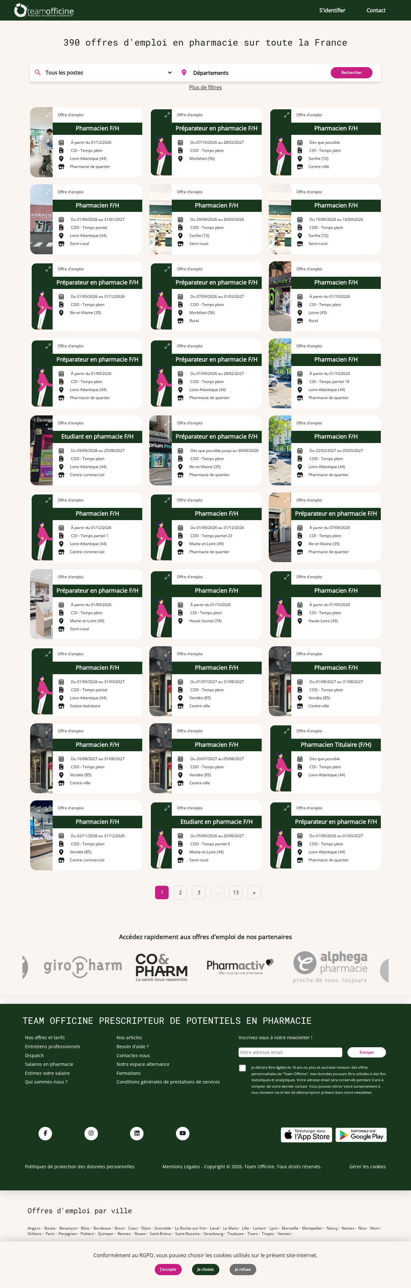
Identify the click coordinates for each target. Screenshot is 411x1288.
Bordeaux (102, 1228)
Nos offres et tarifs (45, 1037)
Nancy (332, 1228)
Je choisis (205, 1269)
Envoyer (367, 1052)
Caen (132, 1228)
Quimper (106, 1233)
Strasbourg (213, 1233)
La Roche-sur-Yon (190, 1228)
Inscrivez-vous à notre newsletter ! (275, 1037)
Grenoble (162, 1228)
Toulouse (235, 1233)
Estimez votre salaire (47, 1073)
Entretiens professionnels (52, 1046)
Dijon (146, 1228)
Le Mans (230, 1228)
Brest (119, 1228)
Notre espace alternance (143, 1064)
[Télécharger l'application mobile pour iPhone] (306, 1134)
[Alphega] (319, 967)
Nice (362, 1228)
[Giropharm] (71, 967)
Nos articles (129, 1037)
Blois (85, 1228)
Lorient (259, 1228)
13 (236, 892)
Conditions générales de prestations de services (168, 1082)
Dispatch (34, 1055)
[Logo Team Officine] (51, 10)
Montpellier (312, 1228)
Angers (34, 1228)
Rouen (140, 1233)
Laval (214, 1228)
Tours (253, 1233)
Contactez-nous (133, 1055)
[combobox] (249, 72)
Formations (129, 1073)
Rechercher (351, 72)
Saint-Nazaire (187, 1233)
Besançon (68, 1228)
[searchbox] (257, 72)
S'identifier (332, 10)
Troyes (268, 1233)
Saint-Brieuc (160, 1233)
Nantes (348, 1228)
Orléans (35, 1233)
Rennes (124, 1233)
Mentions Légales (181, 1166)
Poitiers (87, 1233)
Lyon (273, 1228)
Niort (374, 1228)
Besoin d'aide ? (133, 1046)
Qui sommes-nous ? (46, 1082)
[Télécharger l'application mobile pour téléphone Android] (361, 1134)
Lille (245, 1228)
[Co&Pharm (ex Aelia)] (150, 967)
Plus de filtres (205, 87)
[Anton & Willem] (386, 967)
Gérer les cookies (367, 1166)
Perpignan (67, 1233)
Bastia (50, 1228)
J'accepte (168, 1269)
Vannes (284, 1233)
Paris (50, 1233)
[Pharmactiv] (229, 967)
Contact (376, 10)
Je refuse (243, 1269)
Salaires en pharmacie (49, 1064)
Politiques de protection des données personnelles (80, 1166)
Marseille (290, 1228)
